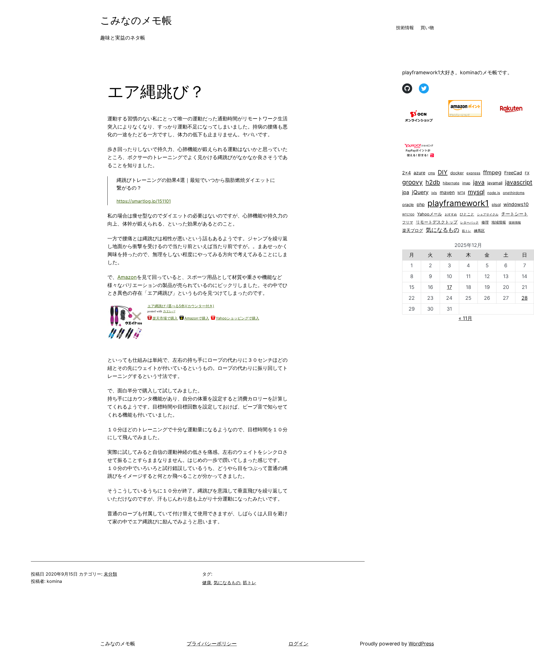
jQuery (420, 192)
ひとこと (467, 214)
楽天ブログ (412, 230)
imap (466, 183)
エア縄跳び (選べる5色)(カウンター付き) (180, 306)
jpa (405, 192)
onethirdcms (514, 192)
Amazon (127, 277)
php (421, 204)
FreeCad (513, 172)
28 (524, 298)
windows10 (516, 204)
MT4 (461, 192)
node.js (493, 192)
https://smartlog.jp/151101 (144, 201)
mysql (476, 191)
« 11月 (465, 318)
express (473, 173)
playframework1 (458, 203)
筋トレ (249, 582)
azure (419, 172)
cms (431, 173)
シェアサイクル (487, 214)
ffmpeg (492, 172)
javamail (494, 182)
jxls (434, 192)
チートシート (514, 214)
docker (457, 172)
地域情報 (498, 222)
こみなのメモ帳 (136, 20)
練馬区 (479, 230)
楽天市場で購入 (165, 318)
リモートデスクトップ (437, 222)
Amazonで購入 (196, 318)
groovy (412, 182)
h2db (433, 182)
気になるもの (227, 582)
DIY (443, 172)
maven (447, 192)
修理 (485, 222)
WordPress (421, 644)
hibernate (451, 183)
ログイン (298, 644)
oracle (408, 204)
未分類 (110, 574)
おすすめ (451, 214)
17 (449, 287)
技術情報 (515, 222)
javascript (518, 182)
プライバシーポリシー (212, 644)
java (478, 182)
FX (527, 173)
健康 (206, 582)
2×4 (406, 172)
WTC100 (408, 214)
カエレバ (169, 311)
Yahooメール (429, 214)
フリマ (407, 222)
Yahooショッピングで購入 (237, 318)
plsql (496, 204)
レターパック (469, 222)
